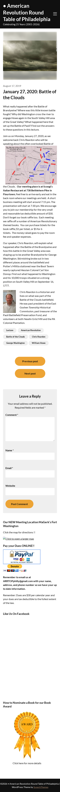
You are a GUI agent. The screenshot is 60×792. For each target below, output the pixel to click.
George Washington (15, 343)
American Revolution (31, 330)
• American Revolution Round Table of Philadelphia (26, 12)
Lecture (9, 330)
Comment (11, 414)
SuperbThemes (41, 787)
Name (9, 450)
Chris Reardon (38, 336)
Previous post (30, 361)
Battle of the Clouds (15, 336)
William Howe (38, 343)
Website (10, 485)
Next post (30, 373)
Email (9, 467)
